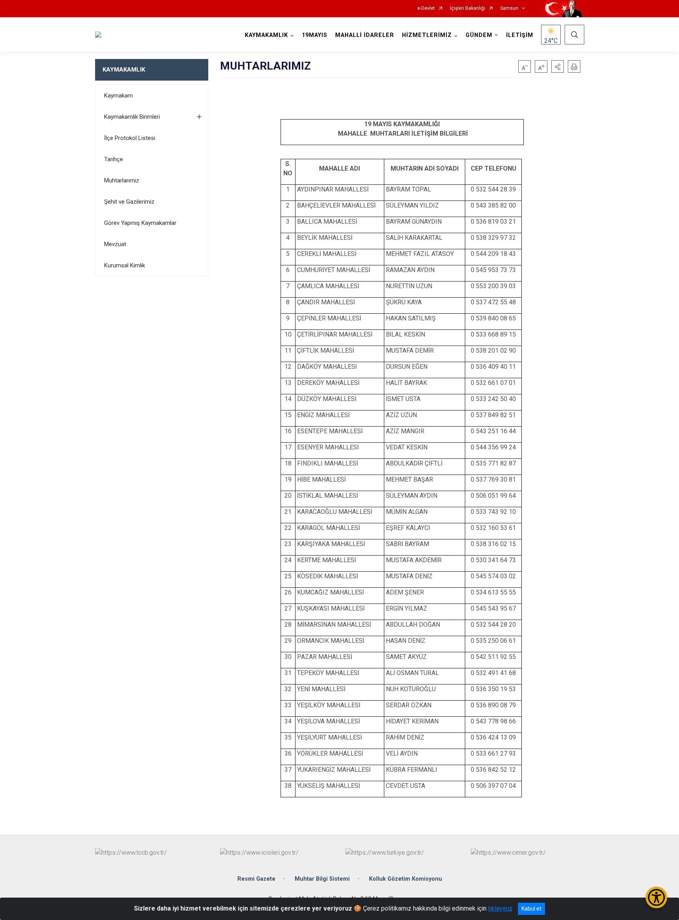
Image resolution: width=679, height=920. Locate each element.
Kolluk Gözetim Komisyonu (405, 879)
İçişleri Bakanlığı (467, 8)
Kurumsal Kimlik (124, 265)
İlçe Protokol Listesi (129, 138)
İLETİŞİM (519, 35)
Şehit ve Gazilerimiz (129, 201)
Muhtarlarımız (121, 180)
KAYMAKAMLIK (124, 69)
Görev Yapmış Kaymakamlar (140, 222)
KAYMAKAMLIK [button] (266, 35)
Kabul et (531, 908)
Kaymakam (118, 95)
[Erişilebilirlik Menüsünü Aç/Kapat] (656, 897)
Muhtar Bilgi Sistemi (322, 879)
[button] (557, 66)
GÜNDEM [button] (479, 35)
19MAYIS (314, 35)
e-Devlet (426, 8)
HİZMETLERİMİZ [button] (427, 35)
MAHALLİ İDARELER (364, 35)
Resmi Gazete (256, 879)
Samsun (509, 8)
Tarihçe (113, 159)
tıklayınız (500, 908)
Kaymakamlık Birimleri (132, 116)
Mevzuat (115, 244)
